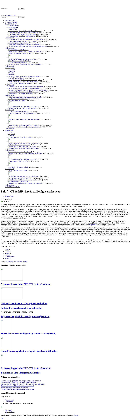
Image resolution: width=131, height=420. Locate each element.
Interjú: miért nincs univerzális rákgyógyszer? (14, 387)
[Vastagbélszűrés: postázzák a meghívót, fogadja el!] (10, 123)
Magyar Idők (93, 224)
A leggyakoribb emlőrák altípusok (18, 83)
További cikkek (9, 38)
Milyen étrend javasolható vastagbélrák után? (22, 108)
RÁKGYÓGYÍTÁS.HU (12, 187)
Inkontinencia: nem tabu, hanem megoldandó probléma (25, 153)
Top (2, 418)
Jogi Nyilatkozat (9, 412)
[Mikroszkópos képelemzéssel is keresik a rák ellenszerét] (18, 50)
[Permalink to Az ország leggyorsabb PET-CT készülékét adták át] (12, 280)
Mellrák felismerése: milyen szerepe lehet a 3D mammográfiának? (28, 90)
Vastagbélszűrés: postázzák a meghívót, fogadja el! (23, 125)
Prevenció (11, 74)
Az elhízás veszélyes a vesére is (18, 99)
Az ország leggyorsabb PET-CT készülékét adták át (26, 284)
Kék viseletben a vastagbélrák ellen (19, 145)
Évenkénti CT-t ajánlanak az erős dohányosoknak (23, 92)
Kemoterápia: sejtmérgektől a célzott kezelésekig (23, 32)
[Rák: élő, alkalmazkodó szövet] (19, 61)
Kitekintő (11, 135)
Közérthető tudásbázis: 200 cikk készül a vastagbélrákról (25, 39)
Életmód (11, 73)
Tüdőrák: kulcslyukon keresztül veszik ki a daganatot (24, 64)
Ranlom (76, 415)
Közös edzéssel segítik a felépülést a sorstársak (22, 106)
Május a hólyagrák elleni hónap (17, 170)
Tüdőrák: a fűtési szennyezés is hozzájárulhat (22, 59)
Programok (11, 134)
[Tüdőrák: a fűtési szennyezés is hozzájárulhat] (10, 57)
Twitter (7, 250)
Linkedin (7, 255)
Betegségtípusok (13, 27)
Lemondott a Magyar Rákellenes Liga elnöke (22, 146)
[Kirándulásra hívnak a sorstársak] (10, 165)
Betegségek (11, 69)
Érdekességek (12, 29)
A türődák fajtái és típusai (16, 78)
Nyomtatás (8, 258)
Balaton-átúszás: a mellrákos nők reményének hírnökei (17, 386)
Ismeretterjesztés (9, 68)
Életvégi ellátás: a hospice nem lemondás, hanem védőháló (18, 382)
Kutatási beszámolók (11, 22)
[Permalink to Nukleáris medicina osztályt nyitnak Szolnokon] (12, 299)
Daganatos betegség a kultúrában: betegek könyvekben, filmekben (21, 381)
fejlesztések (9, 261)
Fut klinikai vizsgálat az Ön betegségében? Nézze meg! (25, 31)
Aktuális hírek (9, 130)
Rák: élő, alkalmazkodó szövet (17, 62)
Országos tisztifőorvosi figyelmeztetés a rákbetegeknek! (17, 389)
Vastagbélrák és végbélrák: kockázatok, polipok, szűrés (25, 80)
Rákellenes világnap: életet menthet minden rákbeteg (24, 119)
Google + (7, 253)
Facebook (8, 251)
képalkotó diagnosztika (21, 261)
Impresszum (8, 410)
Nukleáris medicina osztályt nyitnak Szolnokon (24, 303)
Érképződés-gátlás (10, 20)
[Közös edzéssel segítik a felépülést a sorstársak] (10, 105)
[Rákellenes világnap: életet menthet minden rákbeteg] (10, 117)
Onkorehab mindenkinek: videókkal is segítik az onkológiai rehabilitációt (23, 384)
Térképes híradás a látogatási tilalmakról (21, 372)
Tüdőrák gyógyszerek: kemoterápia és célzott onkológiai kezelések (28, 46)
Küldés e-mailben (10, 256)
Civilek (10, 132)
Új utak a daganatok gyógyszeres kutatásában (22, 34)
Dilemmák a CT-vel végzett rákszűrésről (20, 93)
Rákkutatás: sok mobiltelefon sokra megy (20, 53)
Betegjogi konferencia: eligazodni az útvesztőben (23, 148)
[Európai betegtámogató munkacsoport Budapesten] (10, 141)
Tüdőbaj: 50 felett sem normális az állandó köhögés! (24, 76)
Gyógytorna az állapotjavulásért (18, 161)
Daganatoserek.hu (10, 15)
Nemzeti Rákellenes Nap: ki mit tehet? (20, 152)
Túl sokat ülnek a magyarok (16, 100)
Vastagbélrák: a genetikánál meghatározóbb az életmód (25, 97)
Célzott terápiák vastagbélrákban (18, 43)
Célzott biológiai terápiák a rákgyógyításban (21, 36)
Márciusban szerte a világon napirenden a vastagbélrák (28, 333)
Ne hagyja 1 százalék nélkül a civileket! (20, 137)
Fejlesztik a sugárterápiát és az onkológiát (21, 308)
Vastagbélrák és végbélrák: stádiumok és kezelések (23, 44)
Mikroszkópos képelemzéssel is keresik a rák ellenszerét (25, 51)
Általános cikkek (13, 26)
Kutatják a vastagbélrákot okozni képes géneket (22, 41)
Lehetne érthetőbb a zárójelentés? (18, 178)
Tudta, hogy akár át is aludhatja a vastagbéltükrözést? (24, 88)
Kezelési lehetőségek (11, 24)
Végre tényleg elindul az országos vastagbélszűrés (23, 113)
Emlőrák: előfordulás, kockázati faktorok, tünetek (23, 81)
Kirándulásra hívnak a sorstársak (18, 167)
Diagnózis (11, 71)
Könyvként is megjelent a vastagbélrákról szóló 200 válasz (29, 351)
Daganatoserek (65, 4)
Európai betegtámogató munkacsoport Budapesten (23, 143)
